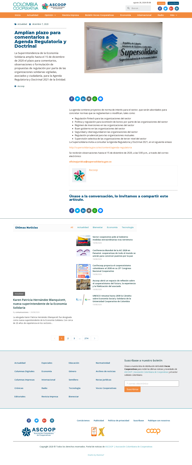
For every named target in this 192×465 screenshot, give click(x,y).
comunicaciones (21, 312)
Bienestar (98, 227)
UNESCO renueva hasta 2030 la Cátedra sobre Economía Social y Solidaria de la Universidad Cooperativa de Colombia (112, 298)
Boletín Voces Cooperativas (99, 15)
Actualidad (32, 15)
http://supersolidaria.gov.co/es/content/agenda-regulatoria (100, 147)
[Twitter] (165, 8)
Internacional (144, 15)
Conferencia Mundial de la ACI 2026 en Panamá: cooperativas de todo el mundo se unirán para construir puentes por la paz (114, 253)
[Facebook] (160, 8)
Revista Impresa (70, 15)
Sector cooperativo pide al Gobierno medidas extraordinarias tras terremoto (113, 238)
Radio (161, 15)
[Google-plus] (171, 8)
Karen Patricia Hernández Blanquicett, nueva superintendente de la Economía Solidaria (40, 304)
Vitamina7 (100, 455)
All (72, 227)
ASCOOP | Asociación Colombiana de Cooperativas (146, 372)
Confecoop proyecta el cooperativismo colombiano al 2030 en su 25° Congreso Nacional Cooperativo (112, 268)
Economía (125, 15)
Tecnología (128, 227)
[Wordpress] (177, 8)
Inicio (18, 15)
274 (86, 338)
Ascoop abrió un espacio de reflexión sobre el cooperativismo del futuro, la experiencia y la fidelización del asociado (114, 283)
